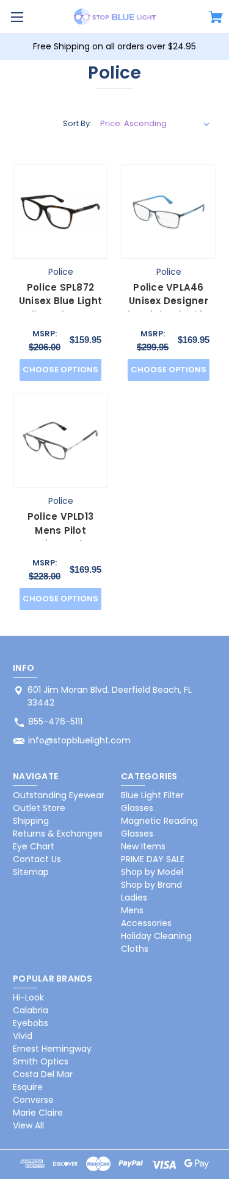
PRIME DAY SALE (152, 859)
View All (28, 1125)
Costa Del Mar (43, 1074)
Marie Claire (38, 1112)
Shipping (31, 821)
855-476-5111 (55, 721)
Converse (33, 1100)
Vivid (22, 1036)
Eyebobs (30, 1023)
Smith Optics (40, 1061)
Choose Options (60, 369)
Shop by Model (152, 872)
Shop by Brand (151, 885)
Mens (132, 910)
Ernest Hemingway (52, 1049)
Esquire (28, 1087)
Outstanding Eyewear (58, 795)
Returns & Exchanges (58, 833)
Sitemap (31, 872)
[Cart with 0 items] (216, 19)
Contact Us (37, 859)
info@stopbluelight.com (79, 740)
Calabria (30, 1010)
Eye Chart (33, 846)
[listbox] (155, 124)
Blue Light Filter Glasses (152, 801)
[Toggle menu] (17, 17)
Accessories (146, 923)
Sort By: (77, 123)
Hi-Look (28, 997)
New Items (143, 846)
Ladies (134, 897)
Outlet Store (39, 808)
